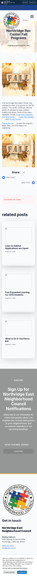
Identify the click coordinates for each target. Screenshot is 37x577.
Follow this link (8, 123)
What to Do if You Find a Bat (17, 339)
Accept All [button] (22, 572)
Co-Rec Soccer (15, 119)
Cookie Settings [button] (9, 572)
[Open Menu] (18, 7)
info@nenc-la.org (9, 548)
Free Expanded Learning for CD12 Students (17, 293)
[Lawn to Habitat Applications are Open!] (18, 235)
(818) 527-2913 (8, 546)
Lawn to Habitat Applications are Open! (16, 247)
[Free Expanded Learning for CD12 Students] (18, 281)
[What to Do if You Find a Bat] (18, 327)
